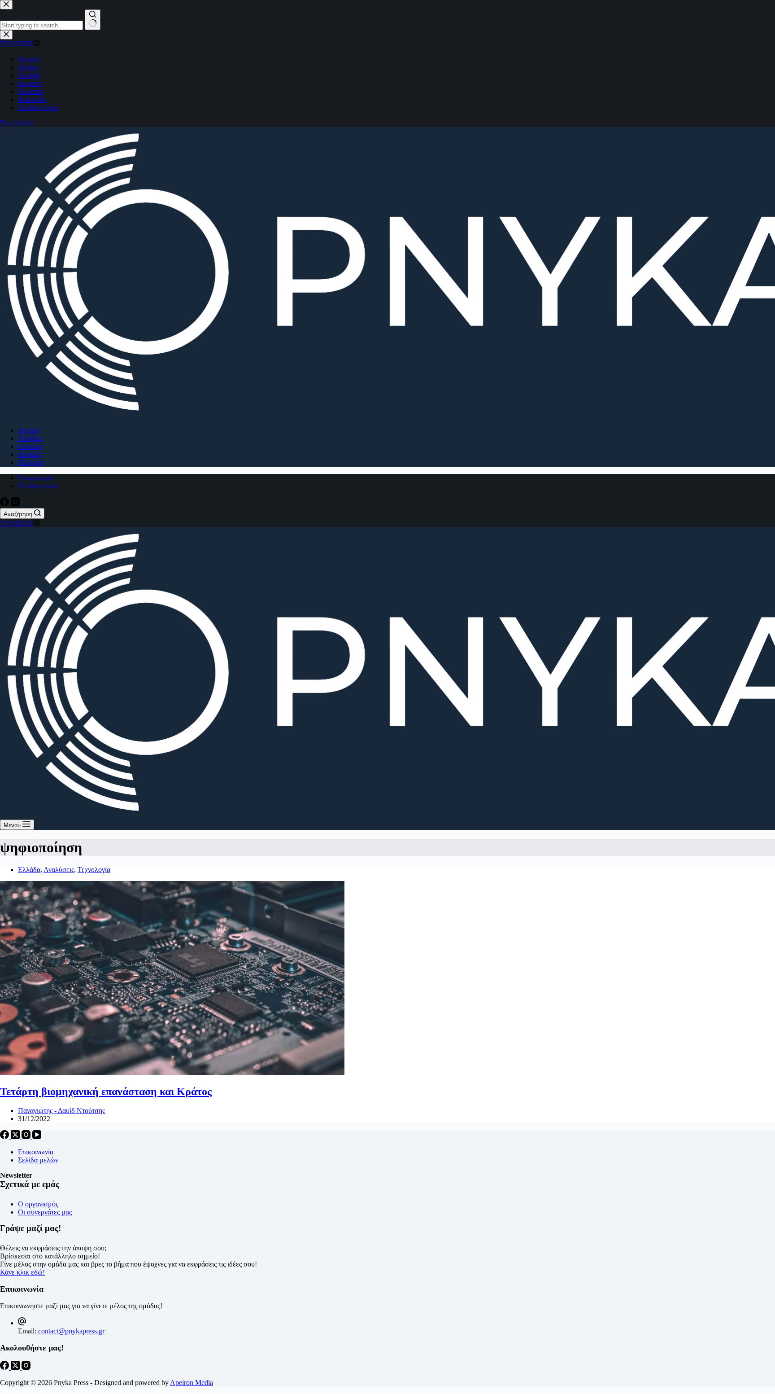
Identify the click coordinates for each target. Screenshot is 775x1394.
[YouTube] (36, 1136)
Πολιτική (31, 462)
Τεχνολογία (94, 869)
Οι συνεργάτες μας (45, 1212)
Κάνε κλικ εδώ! (22, 1272)
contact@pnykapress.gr (71, 1331)
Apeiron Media (191, 1382)
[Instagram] (15, 504)
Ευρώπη (30, 446)
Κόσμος (29, 454)
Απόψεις (30, 438)
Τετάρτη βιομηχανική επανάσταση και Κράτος (106, 1091)
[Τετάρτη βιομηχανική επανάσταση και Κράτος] (172, 1072)
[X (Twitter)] (16, 1136)
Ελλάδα (29, 869)
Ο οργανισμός (38, 1204)
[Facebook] (5, 504)
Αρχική (28, 430)
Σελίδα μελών (38, 486)
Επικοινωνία (35, 478)
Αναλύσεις (59, 869)
